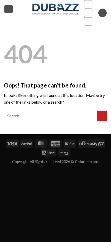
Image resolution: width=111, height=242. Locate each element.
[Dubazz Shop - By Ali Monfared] (55, 9)
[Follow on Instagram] (88, 13)
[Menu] (8, 9)
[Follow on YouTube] (88, 21)
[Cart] (102, 13)
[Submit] (102, 116)
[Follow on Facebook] (88, 4)
